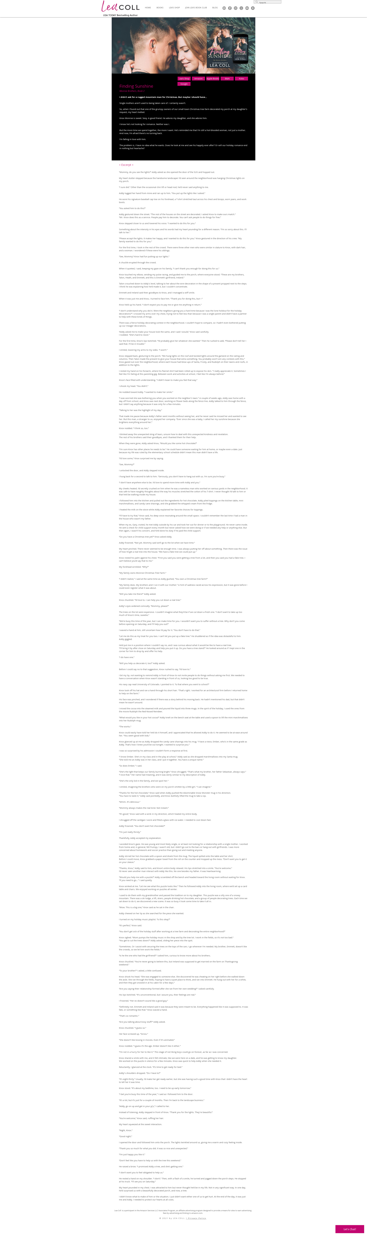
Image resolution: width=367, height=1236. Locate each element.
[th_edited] (224, 8)
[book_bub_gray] (247, 8)
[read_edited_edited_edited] (241, 8)
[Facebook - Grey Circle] (230, 8)
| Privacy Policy (196, 1218)
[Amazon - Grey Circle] (253, 8)
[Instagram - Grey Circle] (235, 8)
